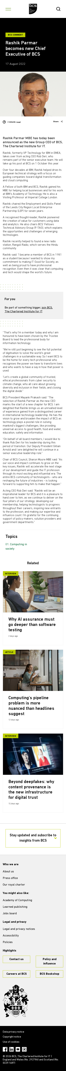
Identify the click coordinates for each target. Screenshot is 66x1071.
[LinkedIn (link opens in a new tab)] (11, 1049)
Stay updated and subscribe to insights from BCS (33, 838)
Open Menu (8, 9)
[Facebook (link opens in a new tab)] (5, 1049)
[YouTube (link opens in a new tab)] (18, 1049)
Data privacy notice (13, 1032)
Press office (10, 878)
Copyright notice (12, 1036)
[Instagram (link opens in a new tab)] (24, 1049)
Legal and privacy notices (19, 929)
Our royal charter (14, 884)
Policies (8, 942)
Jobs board (10, 913)
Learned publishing (15, 906)
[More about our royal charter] (16, 1001)
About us (8, 871)
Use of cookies (11, 1042)
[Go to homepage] (33, 9)
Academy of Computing (17, 900)
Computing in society (16, 546)
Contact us (16, 959)
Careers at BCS (16, 974)
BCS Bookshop (49, 974)
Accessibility (11, 935)
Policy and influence (49, 961)
